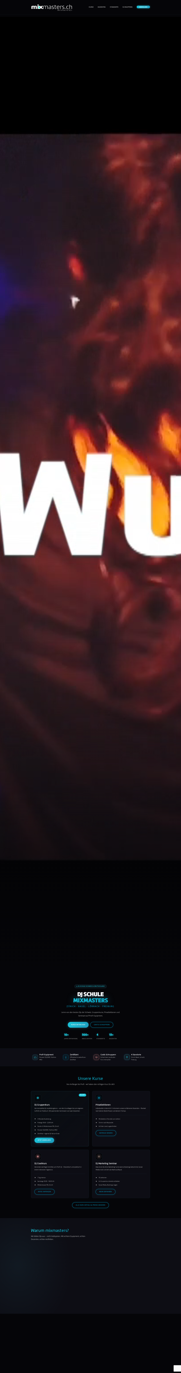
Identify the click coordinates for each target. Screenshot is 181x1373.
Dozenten (102, 7)
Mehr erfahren (105, 1191)
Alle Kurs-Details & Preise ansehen (90, 1205)
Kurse (91, 7)
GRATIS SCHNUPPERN (102, 1024)
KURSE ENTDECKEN (78, 1024)
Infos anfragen (44, 1191)
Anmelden (143, 7)
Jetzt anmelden (44, 1140)
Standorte (114, 7)
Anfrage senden (106, 1133)
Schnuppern (128, 7)
